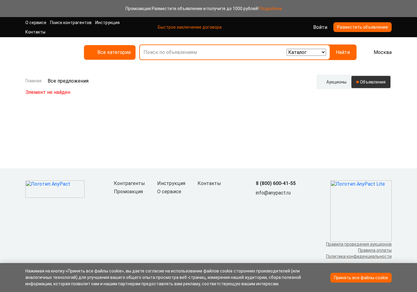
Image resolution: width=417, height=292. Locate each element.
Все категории (114, 52)
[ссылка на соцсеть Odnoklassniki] (269, 203)
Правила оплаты (375, 250)
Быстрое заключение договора (190, 27)
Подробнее (270, 8)
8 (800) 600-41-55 (276, 183)
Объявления (373, 82)
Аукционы (336, 82)
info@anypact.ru (273, 193)
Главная (33, 80)
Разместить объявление (362, 27)
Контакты (35, 32)
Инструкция (107, 22)
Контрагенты (129, 183)
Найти (343, 52)
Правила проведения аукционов (359, 244)
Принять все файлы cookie (361, 277)
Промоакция (128, 191)
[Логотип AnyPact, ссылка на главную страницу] (49, 52)
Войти (320, 27)
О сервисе (35, 22)
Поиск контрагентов (71, 22)
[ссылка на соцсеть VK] (259, 203)
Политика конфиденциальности (359, 256)
